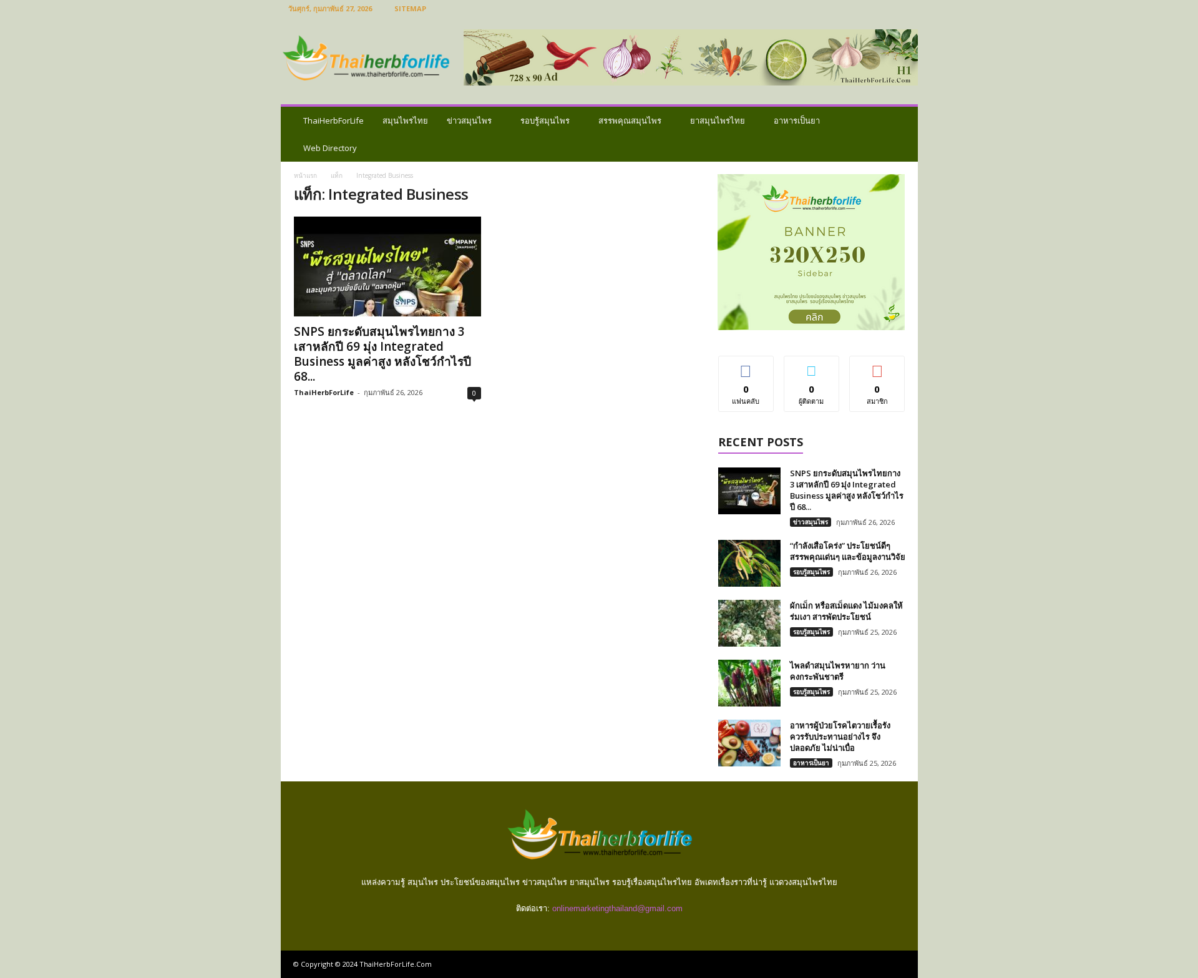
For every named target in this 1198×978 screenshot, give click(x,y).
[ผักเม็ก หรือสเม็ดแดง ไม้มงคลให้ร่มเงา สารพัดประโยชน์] (749, 623)
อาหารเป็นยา (797, 120)
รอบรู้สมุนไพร (545, 120)
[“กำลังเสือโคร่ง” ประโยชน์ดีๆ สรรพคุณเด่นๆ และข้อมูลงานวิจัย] (749, 563)
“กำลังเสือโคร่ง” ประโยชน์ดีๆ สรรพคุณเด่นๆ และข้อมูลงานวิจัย (847, 551)
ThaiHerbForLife (333, 120)
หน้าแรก (305, 175)
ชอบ (745, 365)
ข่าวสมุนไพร (469, 120)
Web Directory (330, 148)
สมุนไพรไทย (405, 120)
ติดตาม (811, 365)
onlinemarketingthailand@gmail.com (617, 908)
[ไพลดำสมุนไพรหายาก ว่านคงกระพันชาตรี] (749, 683)
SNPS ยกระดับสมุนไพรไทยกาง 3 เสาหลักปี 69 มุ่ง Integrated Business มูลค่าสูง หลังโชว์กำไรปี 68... (382, 353)
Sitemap (410, 8)
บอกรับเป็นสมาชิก (877, 370)
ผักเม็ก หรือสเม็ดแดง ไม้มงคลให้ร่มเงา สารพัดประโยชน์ (846, 611)
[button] (899, 134)
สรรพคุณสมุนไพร (629, 120)
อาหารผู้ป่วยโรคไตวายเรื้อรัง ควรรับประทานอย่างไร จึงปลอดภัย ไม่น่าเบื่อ (840, 736)
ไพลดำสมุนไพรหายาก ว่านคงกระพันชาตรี (837, 671)
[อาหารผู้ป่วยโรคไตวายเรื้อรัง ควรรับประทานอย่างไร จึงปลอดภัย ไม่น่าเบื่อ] (749, 743)
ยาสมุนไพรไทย (717, 120)
